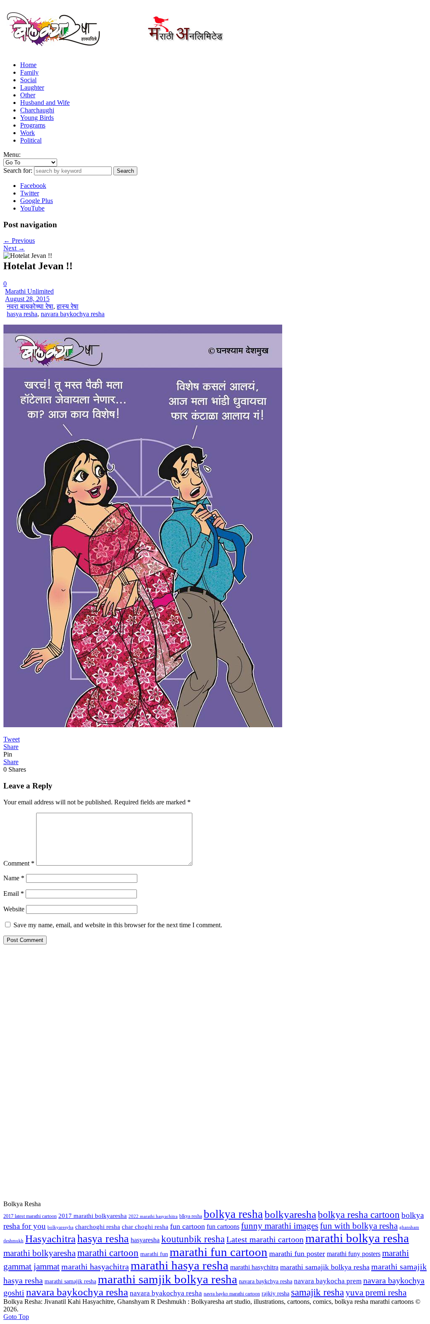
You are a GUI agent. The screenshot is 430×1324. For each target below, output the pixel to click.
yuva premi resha (376, 1293)
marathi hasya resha (179, 1265)
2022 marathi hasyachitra (153, 1216)
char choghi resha (145, 1226)
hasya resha (22, 313)
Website (13, 909)
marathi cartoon (108, 1253)
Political (31, 140)
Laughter (32, 87)
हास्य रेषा (68, 306)
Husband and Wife (45, 102)
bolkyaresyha (60, 1227)
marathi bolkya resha (357, 1238)
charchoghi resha (97, 1226)
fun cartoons (223, 1226)
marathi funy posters (353, 1254)
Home (28, 64)
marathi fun (154, 1254)
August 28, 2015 (27, 298)
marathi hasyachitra (95, 1266)
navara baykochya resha (73, 313)
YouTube (32, 208)
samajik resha (317, 1292)
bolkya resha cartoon (359, 1215)
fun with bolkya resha (359, 1226)
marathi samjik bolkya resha (167, 1279)
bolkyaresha (290, 1214)
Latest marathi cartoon (265, 1239)
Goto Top (16, 1316)
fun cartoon (187, 1226)
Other (27, 95)
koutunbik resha (193, 1238)
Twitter (29, 193)
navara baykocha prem (328, 1281)
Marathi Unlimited (29, 291)
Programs (32, 125)
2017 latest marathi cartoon (30, 1216)
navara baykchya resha (265, 1281)
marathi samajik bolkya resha (325, 1267)
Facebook (33, 185)
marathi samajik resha (70, 1281)
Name (13, 878)
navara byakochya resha (166, 1293)
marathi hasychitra (254, 1267)
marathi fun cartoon (218, 1252)
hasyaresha (145, 1239)
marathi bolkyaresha (39, 1253)
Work (27, 132)
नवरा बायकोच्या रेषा (30, 306)
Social (28, 79)
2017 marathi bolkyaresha (92, 1215)
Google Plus (36, 200)
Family (29, 72)
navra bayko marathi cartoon (232, 1293)
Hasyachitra (50, 1238)
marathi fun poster (297, 1253)
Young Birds (37, 117)
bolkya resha (233, 1214)
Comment (18, 863)
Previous (19, 240)
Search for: (17, 170)
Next (14, 248)
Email (13, 893)
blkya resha (190, 1216)
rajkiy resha (275, 1293)
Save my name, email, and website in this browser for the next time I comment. (117, 925)
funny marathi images (279, 1226)
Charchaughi (37, 110)
